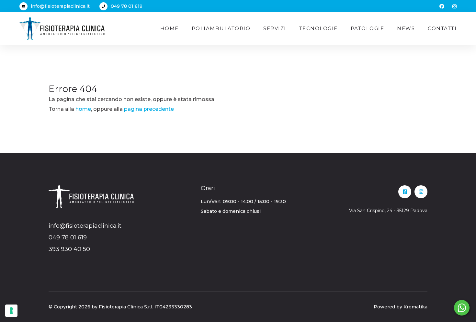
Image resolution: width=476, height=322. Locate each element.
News (406, 28)
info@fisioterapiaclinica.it (60, 6)
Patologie (367, 28)
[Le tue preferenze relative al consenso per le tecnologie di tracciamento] (11, 311)
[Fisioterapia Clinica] (62, 28)
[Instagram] (454, 6)
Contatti (442, 28)
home (83, 109)
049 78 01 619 (126, 6)
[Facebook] (441, 6)
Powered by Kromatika (400, 307)
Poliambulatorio (221, 28)
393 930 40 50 (69, 249)
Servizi (274, 28)
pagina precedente (149, 109)
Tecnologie (318, 28)
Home (169, 28)
